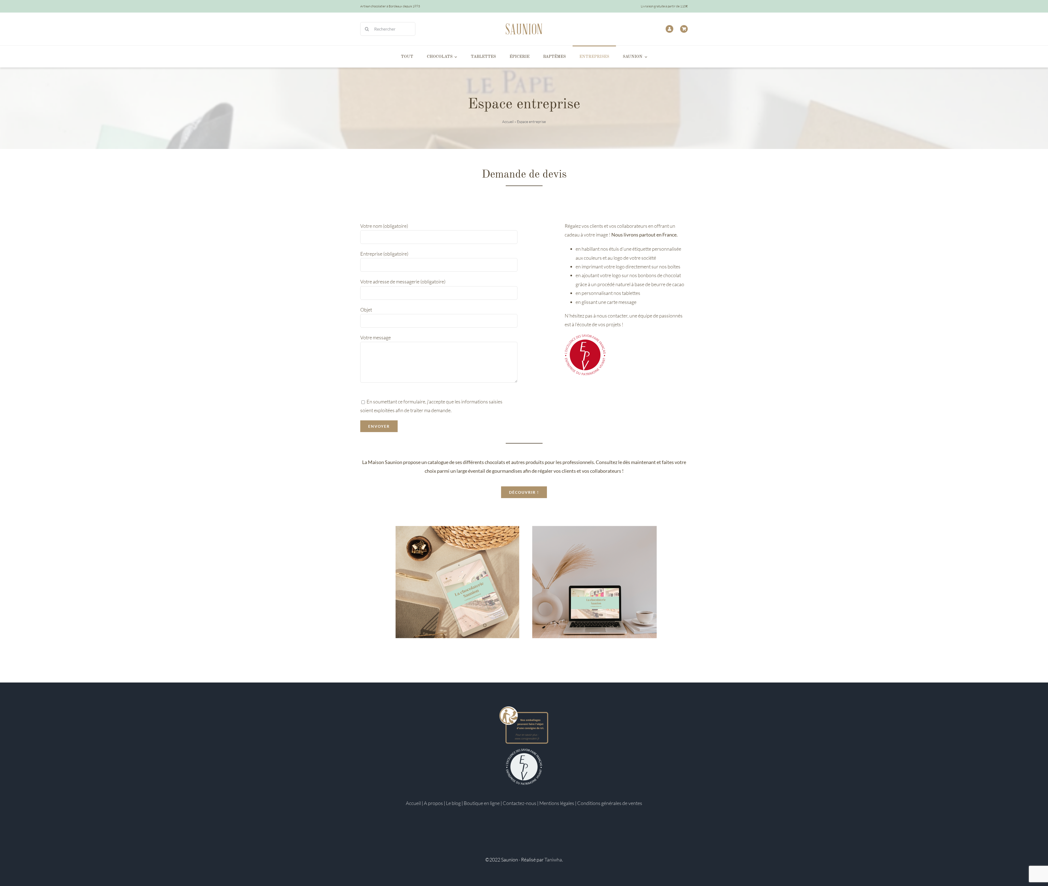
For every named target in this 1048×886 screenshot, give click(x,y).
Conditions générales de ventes (609, 803)
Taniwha (553, 860)
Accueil (508, 121)
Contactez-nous (519, 803)
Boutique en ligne (482, 803)
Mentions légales (556, 803)
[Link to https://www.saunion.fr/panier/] (684, 29)
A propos (433, 803)
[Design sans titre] (524, 506)
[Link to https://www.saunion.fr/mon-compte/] (669, 29)
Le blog (453, 803)
